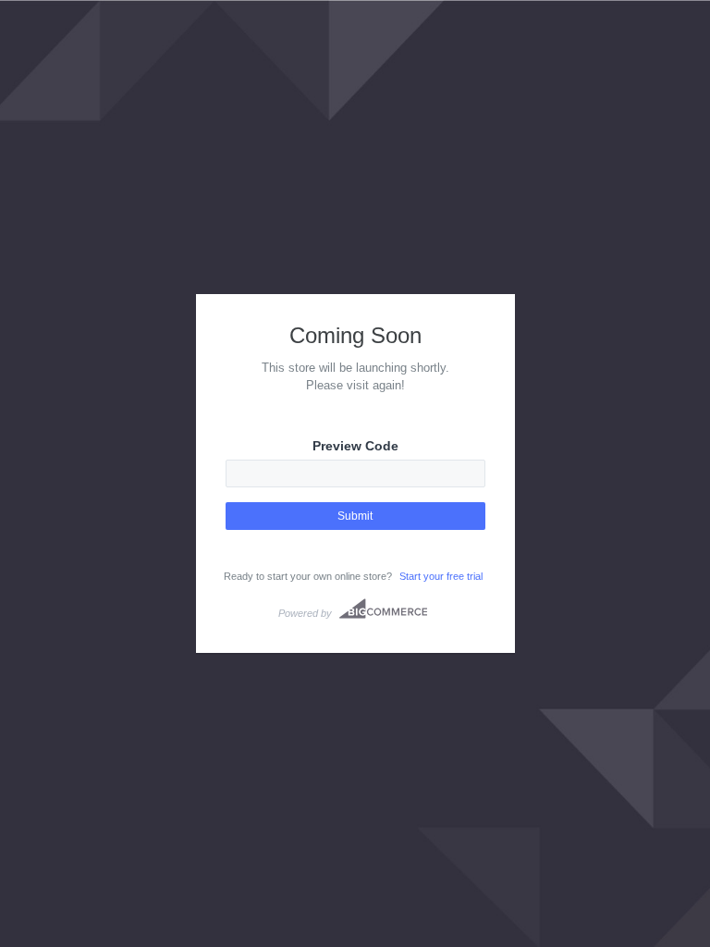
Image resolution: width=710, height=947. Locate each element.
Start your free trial (441, 576)
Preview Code (355, 445)
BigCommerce (383, 608)
